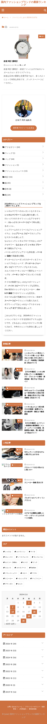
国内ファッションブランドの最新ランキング (23, 3)
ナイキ (33, 551)
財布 (7, 189)
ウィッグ (9, 153)
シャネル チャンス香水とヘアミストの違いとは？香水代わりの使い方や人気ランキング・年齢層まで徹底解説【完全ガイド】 (34, 358)
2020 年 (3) (10, 685)
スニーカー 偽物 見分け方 (33, 482)
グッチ (35, 562)
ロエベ (24, 573)
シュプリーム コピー (20, 233)
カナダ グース (21, 567)
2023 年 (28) (10, 664)
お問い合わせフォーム (14, 706)
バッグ (9, 159)
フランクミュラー (11, 573)
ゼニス (20, 584)
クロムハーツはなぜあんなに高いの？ (34, 469)
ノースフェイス (23, 557)
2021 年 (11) (10, 678)
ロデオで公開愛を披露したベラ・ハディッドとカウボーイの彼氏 (34, 515)
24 (29, 616)
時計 (8, 177)
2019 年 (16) (10, 692)
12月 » (13, 624)
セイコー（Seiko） (11, 562)
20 (22, 65)
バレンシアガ (22, 578)
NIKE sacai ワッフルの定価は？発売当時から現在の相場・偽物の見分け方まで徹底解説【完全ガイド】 (34, 394)
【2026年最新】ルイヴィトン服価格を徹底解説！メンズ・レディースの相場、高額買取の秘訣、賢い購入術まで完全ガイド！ (34, 428)
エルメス (8, 567)
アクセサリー (12, 147)
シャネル (8, 551)
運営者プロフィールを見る (23, 128)
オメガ (25, 562)
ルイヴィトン (20, 551)
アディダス (9, 584)
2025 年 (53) (10, 651)
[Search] (45, 10)
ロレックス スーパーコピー (19, 222)
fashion (33, 567)
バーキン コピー (19, 275)
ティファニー (36, 578)
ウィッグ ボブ (10, 308)
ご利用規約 (22, 709)
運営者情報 (32, 709)
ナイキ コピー (14, 286)
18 (34, 612)
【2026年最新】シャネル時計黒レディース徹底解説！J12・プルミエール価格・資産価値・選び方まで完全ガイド (34, 376)
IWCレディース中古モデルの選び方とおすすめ (34, 453)
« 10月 (7, 624)
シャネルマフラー (12, 215)
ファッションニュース (15, 171)
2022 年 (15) (10, 671)
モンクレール (38, 557)
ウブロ (34, 573)
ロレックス (9, 557)
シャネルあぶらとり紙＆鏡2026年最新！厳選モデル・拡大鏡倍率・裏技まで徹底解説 (34, 410)
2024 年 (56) (10, 658)
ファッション (11, 165)
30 (23, 621)
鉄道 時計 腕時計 (11, 61)
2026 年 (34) (10, 644)
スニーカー (9, 578)
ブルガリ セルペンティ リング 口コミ (34, 499)
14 (13, 612)
